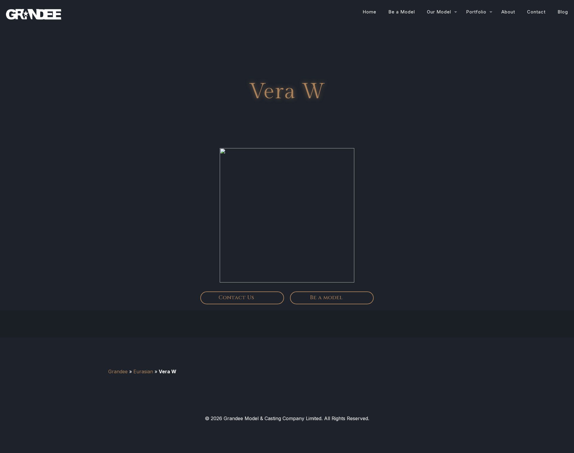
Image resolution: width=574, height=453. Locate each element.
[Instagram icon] (297, 429)
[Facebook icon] (287, 429)
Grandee (118, 371)
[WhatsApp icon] (276, 429)
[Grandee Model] (33, 12)
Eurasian (143, 371)
